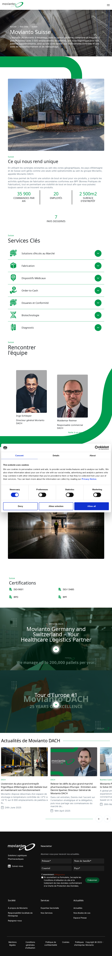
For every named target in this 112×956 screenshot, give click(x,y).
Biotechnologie (30, 315)
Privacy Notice (89, 479)
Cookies (65, 942)
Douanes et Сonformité (35, 302)
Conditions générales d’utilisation (30, 945)
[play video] (56, 649)
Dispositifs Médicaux (34, 278)
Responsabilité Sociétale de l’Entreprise (20, 914)
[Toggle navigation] (108, 5)
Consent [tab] (19, 455)
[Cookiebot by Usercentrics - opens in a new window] (97, 448)
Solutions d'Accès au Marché (38, 253)
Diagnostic (28, 327)
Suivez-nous (17, 866)
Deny (20, 506)
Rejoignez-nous (15, 920)
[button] (107, 819)
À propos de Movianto (18, 908)
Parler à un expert (76, 432)
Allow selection (56, 506)
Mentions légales (12, 943)
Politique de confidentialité (50, 943)
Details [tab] (56, 455)
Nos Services (46, 913)
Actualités (77, 908)
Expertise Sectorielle (50, 908)
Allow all (91, 506)
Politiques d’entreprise (79, 943)
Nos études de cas (81, 913)
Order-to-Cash (30, 290)
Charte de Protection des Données (63, 886)
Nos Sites (24, 26)
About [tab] (93, 455)
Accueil (13, 26)
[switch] (42, 495)
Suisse (34, 26)
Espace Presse (80, 918)
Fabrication (28, 265)
